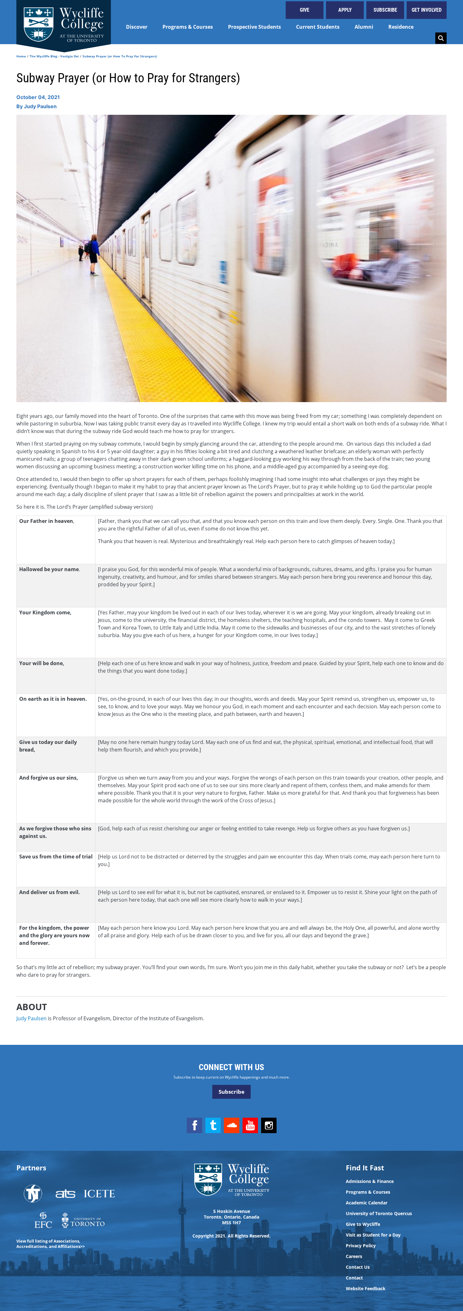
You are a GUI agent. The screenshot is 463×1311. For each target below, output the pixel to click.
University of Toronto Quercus (379, 1213)
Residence (401, 26)
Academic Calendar (366, 1203)
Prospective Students (254, 26)
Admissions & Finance (370, 1181)
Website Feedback (366, 1288)
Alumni (364, 26)
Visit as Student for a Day (373, 1235)
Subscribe (385, 10)
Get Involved (427, 10)
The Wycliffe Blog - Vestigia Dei (54, 56)
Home (21, 56)
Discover (136, 26)
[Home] (63, 22)
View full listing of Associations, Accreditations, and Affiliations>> (50, 1243)
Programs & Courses (188, 26)
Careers (354, 1256)
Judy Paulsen (31, 1018)
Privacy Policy (361, 1246)
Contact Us (358, 1267)
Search (441, 38)
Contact (354, 1278)
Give (304, 10)
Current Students (318, 26)
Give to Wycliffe (363, 1224)
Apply (345, 10)
